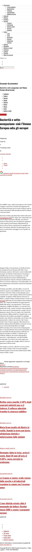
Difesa (6, 18)
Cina (8, 35)
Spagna (9, 30)
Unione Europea (19, 372)
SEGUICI (2, 365)
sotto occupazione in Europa (13, 371)
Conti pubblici (11, 7)
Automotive (10, 9)
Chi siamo (6, 533)
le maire (7, 370)
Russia (9, 28)
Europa (6, 21)
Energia (6, 16)
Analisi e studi (8, 48)
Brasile (9, 39)
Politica (6, 19)
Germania (10, 25)
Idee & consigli (8, 55)
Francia (9, 23)
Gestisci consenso (8, 540)
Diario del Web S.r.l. (6, 545)
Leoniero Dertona (5, 154)
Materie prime (11, 14)
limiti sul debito (14, 370)
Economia (7, 5)
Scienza (6, 50)
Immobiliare (10, 12)
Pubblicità (6, 531)
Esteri (5, 32)
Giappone (10, 41)
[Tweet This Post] (18, 159)
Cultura (6, 51)
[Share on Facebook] (18, 157)
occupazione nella (6, 218)
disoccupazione (10, 368)
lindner (21, 370)
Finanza (9, 11)
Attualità (6, 46)
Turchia (9, 43)
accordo (2, 300)
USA (8, 34)
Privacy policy (7, 535)
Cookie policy (7, 538)
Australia (10, 37)
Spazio (6, 44)
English (6, 53)
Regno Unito (11, 27)
